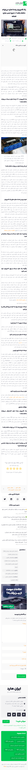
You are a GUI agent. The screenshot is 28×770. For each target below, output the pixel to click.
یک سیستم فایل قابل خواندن (16, 397)
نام (25, 645)
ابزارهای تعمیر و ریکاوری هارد (11, 573)
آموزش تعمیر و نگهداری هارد (11, 564)
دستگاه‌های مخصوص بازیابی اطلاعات (11, 577)
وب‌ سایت (24, 659)
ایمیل (24, 652)
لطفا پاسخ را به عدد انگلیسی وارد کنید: (17, 665)
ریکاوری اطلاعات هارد (21, 300)
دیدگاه (24, 624)
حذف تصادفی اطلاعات (13, 554)
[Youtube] (9, 714)
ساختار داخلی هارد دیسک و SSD (10, 551)
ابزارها (16, 567)
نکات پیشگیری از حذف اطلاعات (11, 561)
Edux (5, 766)
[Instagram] (19, 714)
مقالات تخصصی (14, 580)
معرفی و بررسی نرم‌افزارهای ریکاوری (12, 570)
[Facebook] (24, 714)
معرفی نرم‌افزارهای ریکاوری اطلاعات (12, 557)
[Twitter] (14, 714)
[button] (3, 3)
